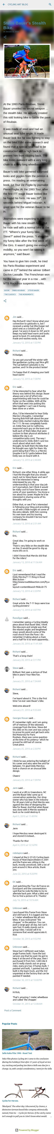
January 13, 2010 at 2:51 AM (27, 523)
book (6, 290)
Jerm (15, 788)
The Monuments (26, 294)
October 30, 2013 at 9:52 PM (27, 939)
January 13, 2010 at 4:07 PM (27, 610)
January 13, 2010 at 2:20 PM (27, 591)
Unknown (17, 908)
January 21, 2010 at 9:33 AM (27, 710)
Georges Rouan (20, 718)
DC (14, 882)
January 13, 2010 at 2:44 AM (27, 460)
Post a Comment (12, 1010)
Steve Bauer (33, 290)
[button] (5, 37)
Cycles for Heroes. (10, 1101)
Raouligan (18, 618)
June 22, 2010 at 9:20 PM (25, 874)
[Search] (50, 4)
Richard (16, 350)
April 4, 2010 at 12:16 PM (25, 845)
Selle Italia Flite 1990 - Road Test (17, 1053)
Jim (14, 317)
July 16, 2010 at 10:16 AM (25, 900)
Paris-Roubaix (18, 290)
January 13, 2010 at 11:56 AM (27, 562)
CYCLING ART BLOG (18, 4)
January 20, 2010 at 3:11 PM (27, 660)
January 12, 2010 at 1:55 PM (27, 342)
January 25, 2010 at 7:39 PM (27, 780)
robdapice (18, 853)
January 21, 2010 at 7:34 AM (27, 681)
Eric (14, 387)
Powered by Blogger (28, 1130)
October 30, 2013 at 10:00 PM (27, 980)
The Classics (10, 294)
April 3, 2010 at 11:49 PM (25, 816)
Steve (15, 668)
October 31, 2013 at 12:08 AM (27, 1004)
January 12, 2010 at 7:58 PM (27, 379)
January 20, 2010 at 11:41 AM (27, 643)
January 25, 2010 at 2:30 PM (27, 749)
